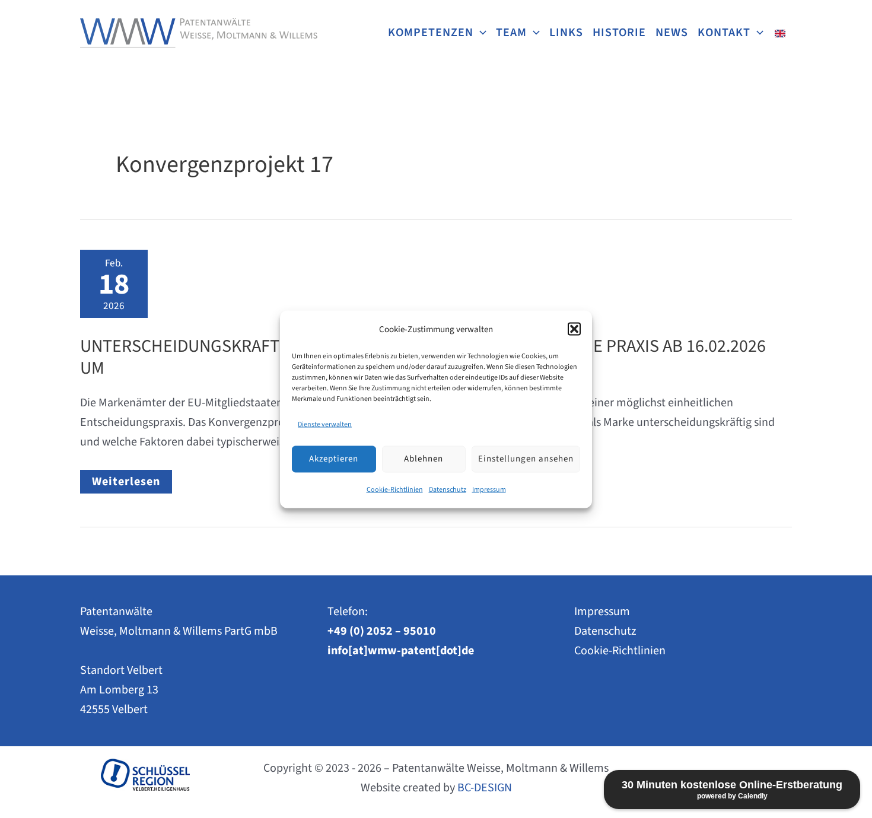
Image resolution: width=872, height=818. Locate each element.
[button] (574, 329)
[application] (479, 32)
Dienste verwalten (325, 424)
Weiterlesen (131, 483)
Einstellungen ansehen (526, 459)
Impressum (489, 489)
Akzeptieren (333, 459)
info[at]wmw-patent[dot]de (400, 650)
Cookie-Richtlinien (395, 489)
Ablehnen (423, 459)
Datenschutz (447, 489)
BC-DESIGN (484, 787)
